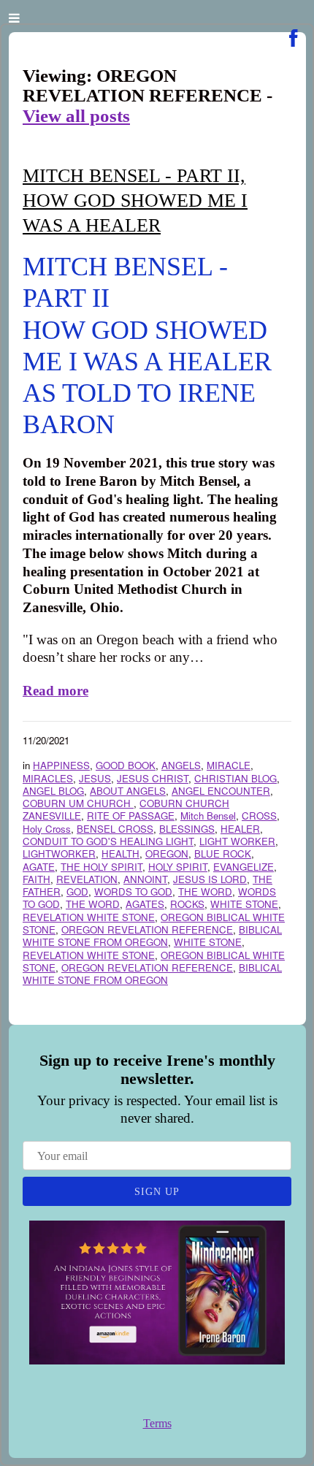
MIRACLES (48, 778)
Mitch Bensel (208, 815)
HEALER (240, 829)
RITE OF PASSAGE (131, 815)
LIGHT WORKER (237, 841)
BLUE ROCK (222, 853)
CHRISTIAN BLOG (235, 778)
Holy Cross (47, 829)
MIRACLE (228, 765)
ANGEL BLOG (53, 791)
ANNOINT (145, 879)
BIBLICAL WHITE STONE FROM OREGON (152, 936)
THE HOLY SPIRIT (101, 867)
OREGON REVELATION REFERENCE (147, 929)
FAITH (36, 879)
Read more (55, 690)
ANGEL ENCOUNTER (221, 791)
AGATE (39, 867)
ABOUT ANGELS (128, 791)
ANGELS (181, 765)
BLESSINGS (187, 829)
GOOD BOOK (126, 765)
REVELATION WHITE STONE (89, 917)
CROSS (259, 815)
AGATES (145, 904)
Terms (157, 1423)
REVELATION (87, 879)
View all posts (76, 116)
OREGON (166, 853)
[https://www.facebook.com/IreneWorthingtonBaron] (293, 38)
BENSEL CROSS (115, 829)
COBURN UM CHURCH (78, 803)
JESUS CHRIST (152, 778)
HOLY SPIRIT (177, 867)
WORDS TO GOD (133, 891)
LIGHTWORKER (59, 853)
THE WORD (205, 891)
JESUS (95, 778)
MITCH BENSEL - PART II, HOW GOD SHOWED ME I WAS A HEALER (135, 200)
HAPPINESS (61, 765)
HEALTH (120, 853)
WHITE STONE (244, 904)
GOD (77, 891)
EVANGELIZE (243, 867)
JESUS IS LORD (210, 879)
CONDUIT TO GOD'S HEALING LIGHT (108, 841)
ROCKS (187, 904)
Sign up (157, 1191)
